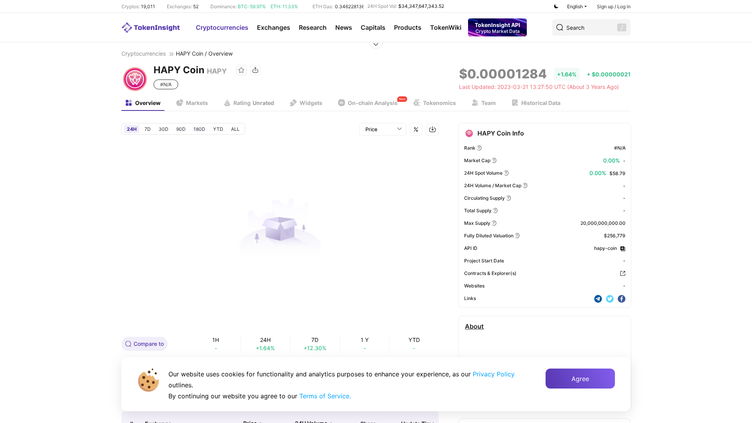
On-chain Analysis (373, 102)
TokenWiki (445, 27)
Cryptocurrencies (222, 27)
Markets (197, 102)
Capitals (373, 27)
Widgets (311, 102)
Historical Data (540, 102)
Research (313, 27)
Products (407, 27)
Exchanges (273, 27)
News (343, 27)
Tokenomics (439, 102)
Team (488, 102)
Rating (253, 102)
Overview (148, 102)
